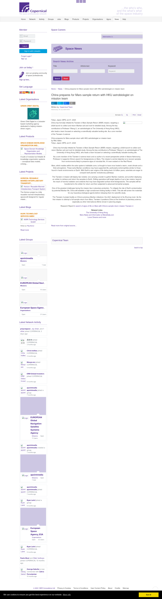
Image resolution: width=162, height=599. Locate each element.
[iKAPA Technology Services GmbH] (33, 220)
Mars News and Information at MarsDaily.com (97, 215)
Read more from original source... (63, 225)
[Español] (23, 92)
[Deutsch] (27, 92)
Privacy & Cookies (64, 588)
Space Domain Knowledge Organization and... (33, 144)
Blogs (67, 19)
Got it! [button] (148, 595)
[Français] (33, 92)
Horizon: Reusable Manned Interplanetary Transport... (32, 180)
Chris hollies (32, 351)
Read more (25, 230)
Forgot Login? (26, 56)
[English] (20, 92)
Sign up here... (24, 80)
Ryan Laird (31, 500)
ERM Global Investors (35, 374)
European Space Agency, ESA (35, 307)
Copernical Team (66, 107)
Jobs (59, 19)
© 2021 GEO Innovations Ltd (44, 588)
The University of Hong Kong (97, 212)
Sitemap (126, 588)
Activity (41, 19)
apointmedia (26, 258)
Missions (23, 261)
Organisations (97, 19)
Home (23, 19)
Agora (108, 19)
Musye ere (31, 362)
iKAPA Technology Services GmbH (29, 214)
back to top (138, 247)
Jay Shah (35, 329)
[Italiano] (30, 92)
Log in (25, 46)
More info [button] (67, 595)
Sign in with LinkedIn (32, 51)
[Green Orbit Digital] (33, 113)
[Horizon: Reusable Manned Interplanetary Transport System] (33, 187)
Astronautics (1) (105, 37)
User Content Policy (98, 588)
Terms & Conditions (80, 588)
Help (124, 19)
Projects (86, 19)
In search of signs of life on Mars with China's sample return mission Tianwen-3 (103, 206)
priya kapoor (25, 329)
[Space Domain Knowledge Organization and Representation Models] (33, 151)
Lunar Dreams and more (97, 217)
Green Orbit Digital (30, 106)
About (110, 588)
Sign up (24, 58)
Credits (117, 588)
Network (32, 19)
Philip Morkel (30, 226)
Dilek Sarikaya (38, 558)
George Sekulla (33, 569)
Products (75, 19)
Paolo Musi (24, 558)
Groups (51, 19)
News (117, 19)
